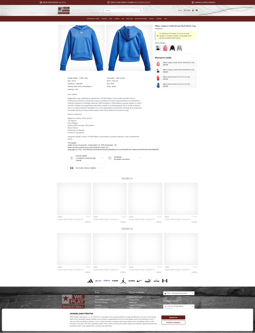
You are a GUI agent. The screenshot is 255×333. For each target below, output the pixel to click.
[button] (137, 10)
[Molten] (132, 281)
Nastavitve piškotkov (102, 308)
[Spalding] (156, 281)
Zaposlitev (98, 305)
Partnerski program (101, 302)
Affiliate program (134, 308)
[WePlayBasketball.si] (76, 301)
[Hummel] (115, 281)
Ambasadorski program (102, 299)
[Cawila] (107, 281)
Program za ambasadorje (137, 305)
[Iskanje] (141, 10)
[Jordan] (123, 281)
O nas (180, 10)
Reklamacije (133, 302)
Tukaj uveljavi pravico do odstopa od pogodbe (144, 297)
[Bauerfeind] (98, 281)
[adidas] (90, 281)
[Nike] (140, 281)
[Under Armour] (165, 281)
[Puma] (148, 281)
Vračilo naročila (134, 300)
